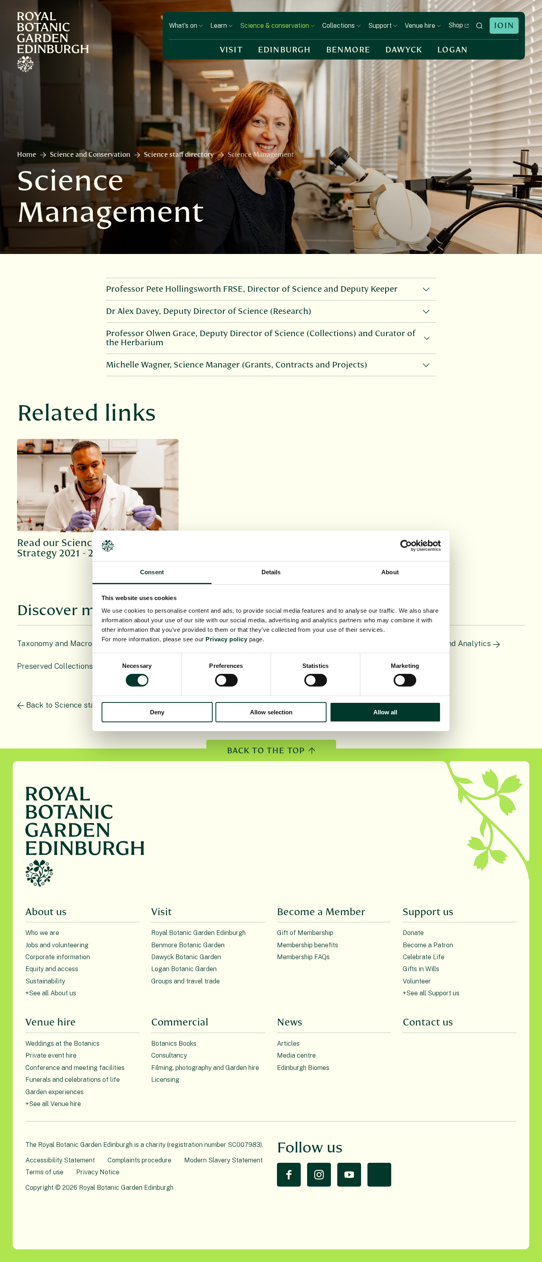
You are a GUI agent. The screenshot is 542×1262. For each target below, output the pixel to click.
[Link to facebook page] (289, 1175)
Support (380, 25)
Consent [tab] (152, 572)
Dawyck (403, 49)
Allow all (385, 712)
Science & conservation (274, 25)
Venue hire (420, 25)
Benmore (348, 49)
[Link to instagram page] (319, 1175)
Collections (338, 25)
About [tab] (390, 572)
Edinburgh (284, 49)
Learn (218, 25)
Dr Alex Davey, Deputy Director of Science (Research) (208, 311)
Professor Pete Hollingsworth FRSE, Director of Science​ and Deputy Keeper (252, 289)
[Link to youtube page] (349, 1175)
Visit (231, 49)
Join (504, 25)
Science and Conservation (90, 154)
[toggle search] (479, 25)
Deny (157, 712)
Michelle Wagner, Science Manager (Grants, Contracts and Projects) (236, 364)
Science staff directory (179, 154)
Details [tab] (271, 572)
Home (26, 154)
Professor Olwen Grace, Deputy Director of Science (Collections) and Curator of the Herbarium (260, 338)
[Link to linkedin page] (379, 1175)
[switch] (226, 680)
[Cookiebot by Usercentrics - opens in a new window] (406, 546)
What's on (183, 25)
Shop (455, 25)
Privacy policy (226, 639)
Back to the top (266, 750)
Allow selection (271, 712)
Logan (452, 49)
